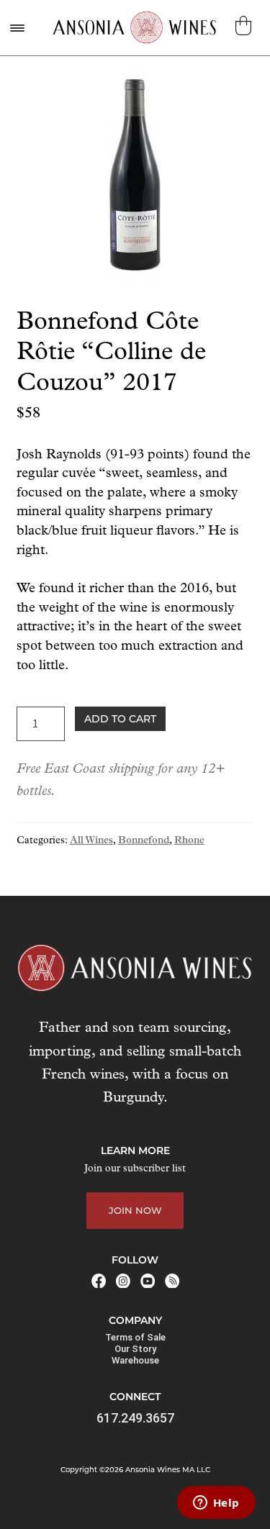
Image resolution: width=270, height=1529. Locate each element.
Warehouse (135, 1360)
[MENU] (16, 27)
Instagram (123, 1281)
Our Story (135, 1348)
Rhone (189, 840)
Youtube (147, 1281)
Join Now (135, 1210)
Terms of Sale (135, 1337)
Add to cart (120, 718)
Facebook (98, 1281)
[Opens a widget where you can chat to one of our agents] (216, 1504)
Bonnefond (143, 840)
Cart (245, 25)
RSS (172, 1281)
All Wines (91, 840)
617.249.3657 (135, 1417)
